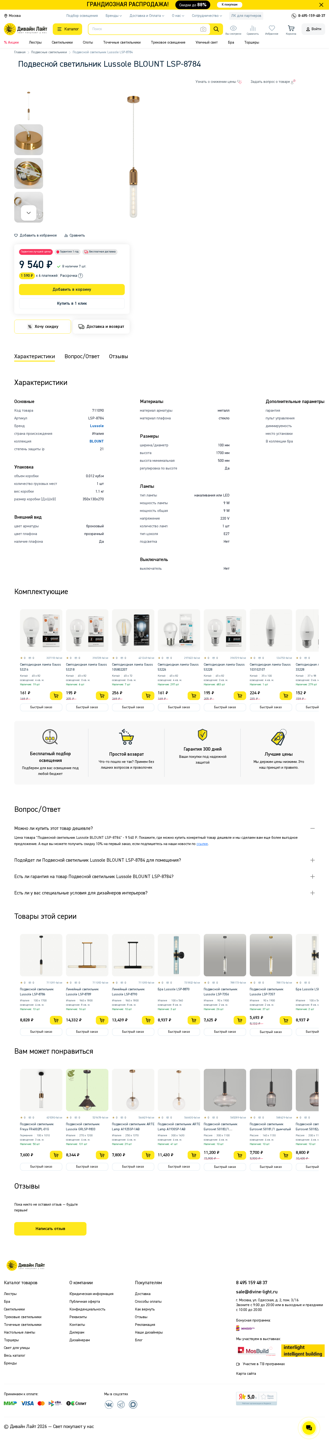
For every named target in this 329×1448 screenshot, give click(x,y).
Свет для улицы (17, 1348)
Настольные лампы (19, 1333)
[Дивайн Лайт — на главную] (25, 1265)
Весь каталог (14, 1356)
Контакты (77, 1325)
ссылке (202, 844)
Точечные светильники (122, 43)
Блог (138, 1340)
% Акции (11, 43)
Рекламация (145, 1325)
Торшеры (251, 43)
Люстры (35, 43)
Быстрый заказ (41, 707)
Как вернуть (145, 1309)
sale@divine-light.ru (256, 1291)
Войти (316, 29)
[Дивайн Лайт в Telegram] (121, 1404)
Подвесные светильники (49, 52)
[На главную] (25, 29)
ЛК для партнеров (246, 16)
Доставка (143, 1294)
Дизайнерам (79, 1340)
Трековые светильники (22, 1317)
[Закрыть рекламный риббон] (321, 5)
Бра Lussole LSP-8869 (312, 989)
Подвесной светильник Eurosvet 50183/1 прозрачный (220, 1129)
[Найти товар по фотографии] (203, 29)
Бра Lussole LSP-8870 (174, 989)
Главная (20, 52)
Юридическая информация (91, 1294)
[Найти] (216, 29)
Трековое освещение (168, 43)
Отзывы (141, 1317)
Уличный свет (207, 43)
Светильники (62, 43)
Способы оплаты (148, 1302)
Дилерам (76, 1333)
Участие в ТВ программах (264, 1364)
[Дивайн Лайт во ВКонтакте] (109, 1404)
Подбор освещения (82, 16)
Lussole (97, 426)
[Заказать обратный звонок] (293, 15)
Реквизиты (78, 1317)
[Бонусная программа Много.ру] (245, 1328)
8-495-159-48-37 (311, 16)
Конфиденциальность (87, 1309)
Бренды (10, 1363)
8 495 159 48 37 (251, 1282)
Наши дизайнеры (149, 1333)
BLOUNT (97, 441)
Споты (88, 43)
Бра (231, 43)
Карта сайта (246, 1374)
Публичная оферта (84, 1302)
